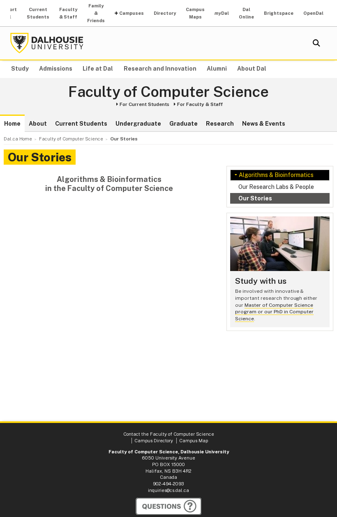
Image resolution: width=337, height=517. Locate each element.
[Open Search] (316, 43)
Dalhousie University (46, 43)
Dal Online (246, 13)
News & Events (263, 123)
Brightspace (278, 13)
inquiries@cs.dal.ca (168, 490)
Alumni (217, 68)
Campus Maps (195, 13)
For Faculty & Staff (200, 104)
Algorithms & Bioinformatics (276, 175)
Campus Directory (153, 440)
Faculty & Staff (68, 13)
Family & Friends (96, 13)
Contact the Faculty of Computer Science (168, 434)
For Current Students (144, 104)
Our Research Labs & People (276, 187)
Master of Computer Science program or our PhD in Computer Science (274, 312)
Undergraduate (138, 123)
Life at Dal (98, 68)
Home (12, 123)
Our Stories (255, 198)
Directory (165, 13)
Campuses (131, 13)
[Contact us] (168, 506)
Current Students (38, 13)
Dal (222, 13)
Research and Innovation (160, 68)
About (38, 123)
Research (220, 123)
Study (20, 68)
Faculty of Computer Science (168, 92)
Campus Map (193, 440)
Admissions (55, 68)
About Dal (251, 68)
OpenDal (313, 13)
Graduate (183, 123)
